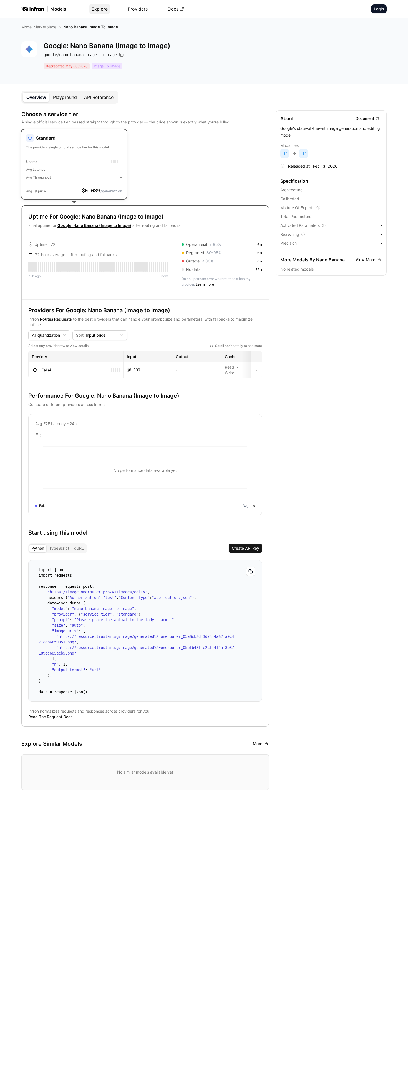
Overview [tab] (36, 97)
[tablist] (69, 97)
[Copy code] (250, 571)
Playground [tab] (65, 97)
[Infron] (32, 8)
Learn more (205, 284)
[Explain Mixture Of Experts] (318, 207)
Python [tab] (37, 548)
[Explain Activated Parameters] (323, 225)
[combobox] (49, 335)
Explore (100, 9)
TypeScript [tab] (59, 548)
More (257, 743)
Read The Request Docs (50, 716)
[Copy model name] (121, 55)
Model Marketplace (38, 26)
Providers (138, 9)
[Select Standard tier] (74, 164)
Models (58, 9)
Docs (173, 9)
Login (379, 8)
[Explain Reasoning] (303, 234)
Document (365, 118)
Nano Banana (330, 259)
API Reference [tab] (99, 97)
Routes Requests (56, 319)
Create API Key (245, 548)
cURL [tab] (79, 548)
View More (365, 259)
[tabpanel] (204, 450)
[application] (145, 470)
